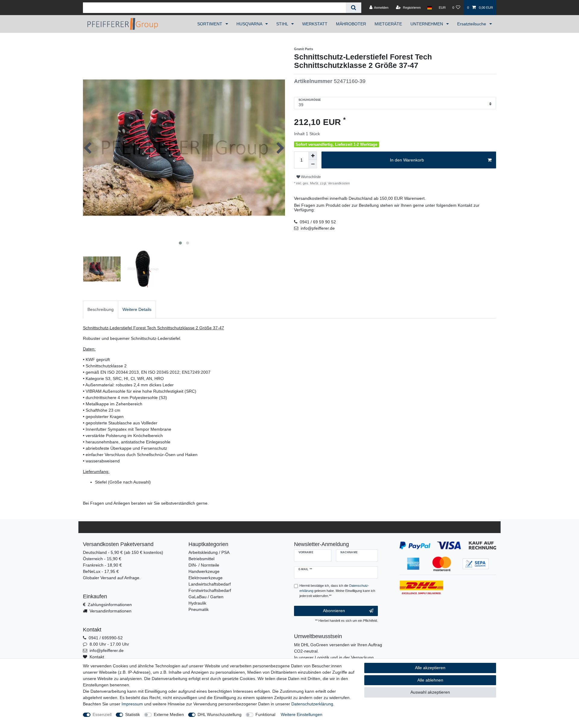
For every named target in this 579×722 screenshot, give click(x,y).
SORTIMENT (210, 23)
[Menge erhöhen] (312, 156)
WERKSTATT (314, 23)
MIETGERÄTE (388, 23)
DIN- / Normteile (203, 565)
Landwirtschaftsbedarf (209, 584)
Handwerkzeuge (204, 571)
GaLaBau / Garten (205, 596)
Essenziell (102, 714)
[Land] (429, 7)
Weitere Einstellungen (301, 714)
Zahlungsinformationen (110, 604)
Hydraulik (197, 603)
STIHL (282, 23)
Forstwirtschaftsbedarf (209, 590)
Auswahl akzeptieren (430, 692)
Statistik (132, 714)
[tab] (100, 309)
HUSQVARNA (249, 23)
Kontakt (97, 656)
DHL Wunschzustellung (220, 714)
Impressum (132, 703)
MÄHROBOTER (351, 23)
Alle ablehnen (430, 680)
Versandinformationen (110, 611)
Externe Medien (169, 714)
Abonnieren (334, 610)
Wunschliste (310, 177)
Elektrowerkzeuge (205, 577)
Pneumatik (198, 609)
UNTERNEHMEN (427, 23)
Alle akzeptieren (430, 667)
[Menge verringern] (312, 164)
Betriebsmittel (201, 558)
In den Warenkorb (407, 160)
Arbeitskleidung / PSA (208, 552)
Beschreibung (100, 309)
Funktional (265, 714)
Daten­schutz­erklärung (312, 703)
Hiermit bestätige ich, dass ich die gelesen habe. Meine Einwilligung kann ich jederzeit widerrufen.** (337, 591)
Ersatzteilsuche (472, 23)
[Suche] (353, 7)
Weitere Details (136, 309)
